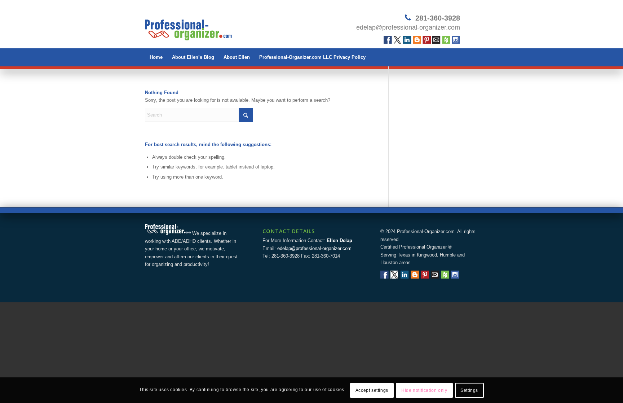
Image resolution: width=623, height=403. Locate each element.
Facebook (388, 40)
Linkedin (407, 40)
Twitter (397, 40)
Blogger (417, 40)
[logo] (188, 27)
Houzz (446, 40)
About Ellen (237, 57)
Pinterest (427, 40)
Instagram (456, 40)
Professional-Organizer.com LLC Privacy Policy (312, 57)
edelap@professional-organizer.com (408, 27)
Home (156, 57)
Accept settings (371, 390)
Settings (469, 390)
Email (436, 40)
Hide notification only (424, 390)
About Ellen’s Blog (193, 57)
